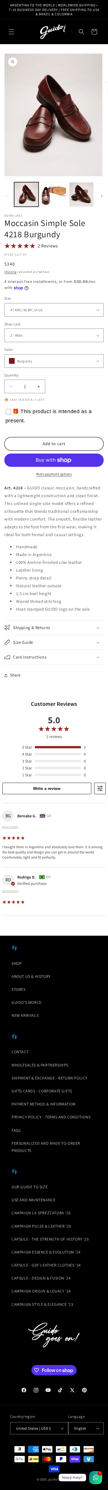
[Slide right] (101, 196)
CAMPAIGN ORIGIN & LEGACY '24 (41, 1291)
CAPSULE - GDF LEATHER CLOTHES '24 (46, 1265)
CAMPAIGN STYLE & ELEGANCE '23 (42, 1304)
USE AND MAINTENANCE (33, 1199)
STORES (19, 989)
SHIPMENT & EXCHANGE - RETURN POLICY (50, 1078)
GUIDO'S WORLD (27, 1002)
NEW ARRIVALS (25, 1015)
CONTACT (20, 1051)
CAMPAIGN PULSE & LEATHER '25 (41, 1226)
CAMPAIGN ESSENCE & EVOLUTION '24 (46, 1252)
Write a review (46, 788)
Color (8, 349)
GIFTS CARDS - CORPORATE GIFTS (42, 1091)
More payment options (54, 474)
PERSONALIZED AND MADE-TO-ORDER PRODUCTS (46, 1147)
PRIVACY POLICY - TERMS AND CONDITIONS (51, 1117)
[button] (11, 31)
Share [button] (15, 675)
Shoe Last (12, 324)
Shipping (10, 272)
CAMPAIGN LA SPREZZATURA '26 (41, 1212)
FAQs (16, 1130)
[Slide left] (6, 196)
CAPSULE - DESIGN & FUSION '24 (41, 1278)
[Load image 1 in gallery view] (26, 194)
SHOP (17, 963)
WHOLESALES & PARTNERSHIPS (40, 1065)
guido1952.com (59, 1479)
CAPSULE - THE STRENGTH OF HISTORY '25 (50, 1239)
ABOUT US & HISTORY (31, 976)
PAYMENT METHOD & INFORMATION (44, 1104)
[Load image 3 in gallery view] (81, 194)
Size (7, 298)
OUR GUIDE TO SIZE (30, 1186)
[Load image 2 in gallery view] (53, 194)
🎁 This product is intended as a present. (48, 416)
